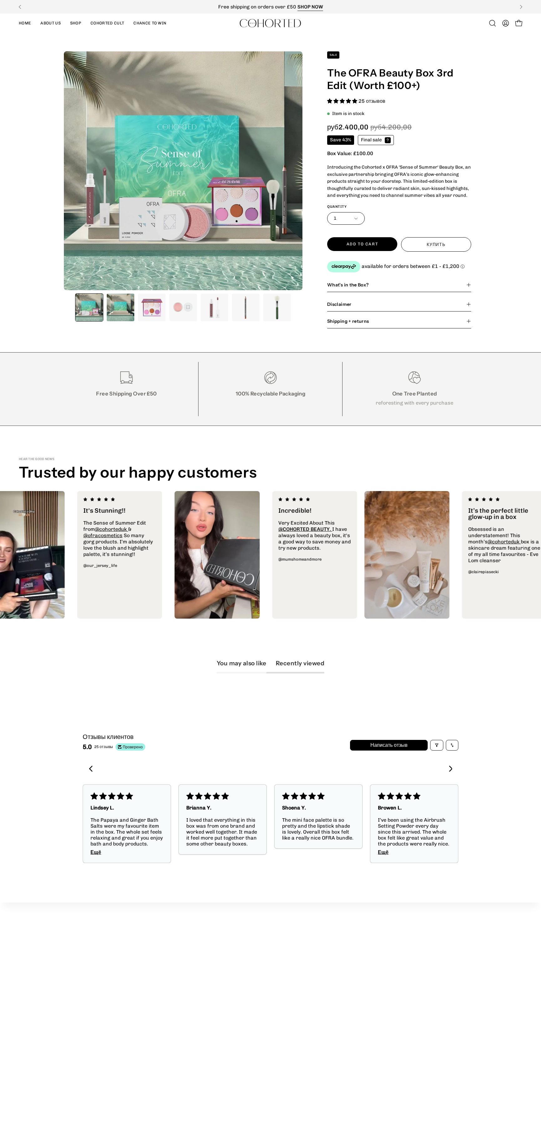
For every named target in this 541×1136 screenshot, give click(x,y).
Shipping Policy (294, 967)
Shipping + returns (348, 321)
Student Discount (212, 946)
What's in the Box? (347, 285)
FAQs (283, 987)
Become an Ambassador (221, 967)
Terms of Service (297, 956)
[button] (75, 23)
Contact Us (205, 987)
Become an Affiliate (215, 956)
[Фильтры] (436, 745)
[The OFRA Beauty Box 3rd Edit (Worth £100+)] (89, 307)
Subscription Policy (299, 977)
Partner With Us (211, 936)
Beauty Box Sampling (216, 977)
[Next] (521, 7)
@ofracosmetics (153, 535)
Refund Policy (293, 946)
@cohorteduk (162, 529)
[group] (270, 6)
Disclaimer (339, 304)
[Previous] (20, 7)
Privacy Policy (293, 936)
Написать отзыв (389, 745)
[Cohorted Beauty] (270, 23)
